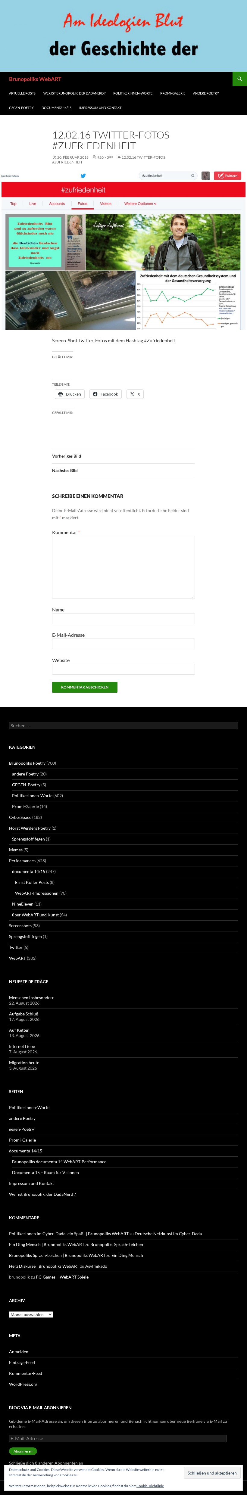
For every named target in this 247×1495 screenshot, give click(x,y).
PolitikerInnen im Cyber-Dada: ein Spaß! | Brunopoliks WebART (69, 1233)
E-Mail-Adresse (68, 635)
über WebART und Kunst (35, 914)
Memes (16, 849)
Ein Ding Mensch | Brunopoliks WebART (46, 1244)
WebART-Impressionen (36, 893)
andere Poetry (206, 93)
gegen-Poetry (21, 108)
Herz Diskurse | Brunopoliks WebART (44, 1266)
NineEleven (22, 903)
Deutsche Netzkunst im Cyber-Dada (168, 1233)
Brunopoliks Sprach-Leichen (116, 1244)
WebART (17, 958)
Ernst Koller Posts (32, 882)
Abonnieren (23, 1451)
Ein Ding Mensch (127, 1255)
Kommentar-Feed (25, 1373)
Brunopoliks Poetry (27, 763)
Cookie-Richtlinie (150, 1486)
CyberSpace (20, 817)
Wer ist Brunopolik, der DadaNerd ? (74, 93)
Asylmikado (96, 1266)
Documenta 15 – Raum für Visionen (45, 1172)
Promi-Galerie (172, 93)
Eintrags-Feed (22, 1362)
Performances (22, 860)
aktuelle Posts (22, 93)
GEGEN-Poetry (26, 784)
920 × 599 (105, 157)
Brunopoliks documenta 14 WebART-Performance (59, 1161)
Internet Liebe (22, 1046)
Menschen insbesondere (31, 997)
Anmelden (18, 1351)
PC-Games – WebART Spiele (62, 1276)
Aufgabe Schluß (24, 1013)
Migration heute (24, 1062)
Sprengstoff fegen (28, 838)
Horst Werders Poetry (30, 828)
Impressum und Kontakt (100, 108)
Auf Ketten (19, 1030)
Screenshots (20, 925)
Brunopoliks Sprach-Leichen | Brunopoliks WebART (57, 1255)
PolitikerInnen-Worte (132, 93)
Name (58, 609)
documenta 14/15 (56, 108)
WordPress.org (23, 1384)
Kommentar (66, 532)
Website (61, 660)
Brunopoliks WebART (35, 79)
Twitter (16, 947)
